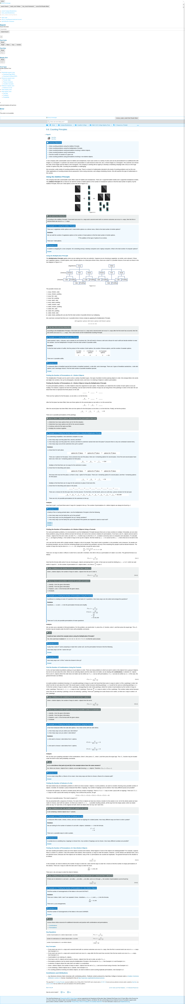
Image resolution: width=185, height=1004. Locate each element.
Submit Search (5, 31)
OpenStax (53, 137)
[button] (5, 95)
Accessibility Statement (96, 1001)
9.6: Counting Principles (59, 982)
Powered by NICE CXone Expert (69, 998)
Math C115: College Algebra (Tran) (101, 125)
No (70, 992)
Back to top (49, 987)
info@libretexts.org (125, 1001)
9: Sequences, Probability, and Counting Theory (127, 125)
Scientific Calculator (8, 83)
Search (48, 122)
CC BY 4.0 (103, 982)
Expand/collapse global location (138, 125)
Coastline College (82, 125)
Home (53, 125)
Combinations (53, 925)
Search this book (4, 26)
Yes (64, 992)
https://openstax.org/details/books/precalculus (91, 978)
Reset (2, 42)
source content (49, 983)
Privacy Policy (75, 1001)
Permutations (53, 927)
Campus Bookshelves (66, 125)
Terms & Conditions (84, 1001)
